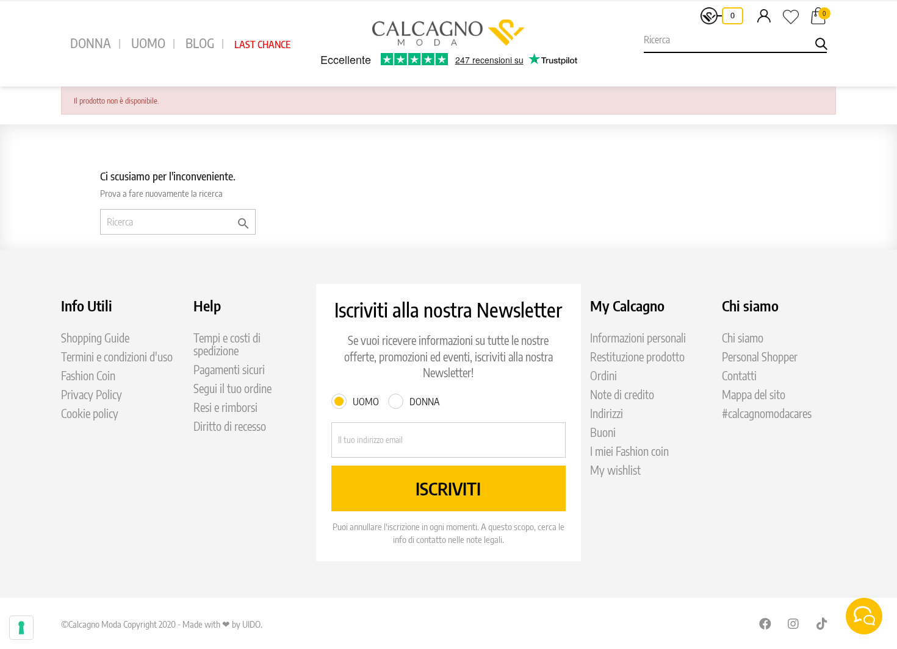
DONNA (90, 43)
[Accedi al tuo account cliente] (764, 15)
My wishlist (615, 470)
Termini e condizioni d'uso (117, 357)
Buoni (603, 432)
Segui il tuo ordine (232, 388)
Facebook (765, 623)
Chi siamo (742, 338)
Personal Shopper (760, 357)
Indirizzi (606, 413)
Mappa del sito (753, 395)
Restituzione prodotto (637, 357)
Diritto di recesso (229, 426)
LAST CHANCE (262, 44)
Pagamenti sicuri (229, 370)
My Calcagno (627, 305)
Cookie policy (89, 413)
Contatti (739, 376)
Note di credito (622, 395)
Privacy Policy (91, 395)
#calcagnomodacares (767, 413)
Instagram (794, 623)
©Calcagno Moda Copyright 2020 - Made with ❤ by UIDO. (161, 624)
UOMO (148, 43)
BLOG (200, 43)
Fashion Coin (88, 376)
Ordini (603, 376)
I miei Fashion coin (629, 451)
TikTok (822, 623)
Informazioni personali (638, 338)
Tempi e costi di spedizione (227, 344)
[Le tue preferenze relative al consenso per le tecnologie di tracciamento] (21, 627)
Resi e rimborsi (225, 407)
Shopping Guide (95, 338)
